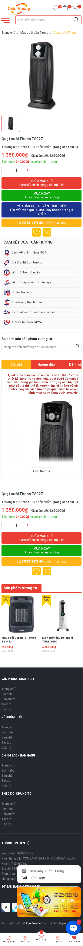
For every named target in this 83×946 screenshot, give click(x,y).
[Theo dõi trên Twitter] (16, 907)
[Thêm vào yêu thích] (36, 232)
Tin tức (6, 704)
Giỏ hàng (41, 939)
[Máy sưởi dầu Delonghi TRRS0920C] (61, 614)
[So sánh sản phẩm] (75, 8)
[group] (41, 76)
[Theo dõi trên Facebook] (5, 907)
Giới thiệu (7, 694)
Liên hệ (6, 709)
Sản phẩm (8, 699)
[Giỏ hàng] (65, 8)
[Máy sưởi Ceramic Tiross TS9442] (21, 614)
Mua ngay (41, 195)
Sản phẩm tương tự (20, 588)
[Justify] (76, 20)
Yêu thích (74, 941)
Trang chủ (8, 689)
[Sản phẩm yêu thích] (55, 8)
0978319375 (30, 222)
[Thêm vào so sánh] (47, 232)
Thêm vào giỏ (41, 183)
